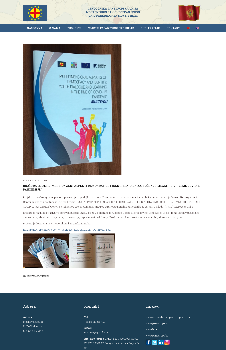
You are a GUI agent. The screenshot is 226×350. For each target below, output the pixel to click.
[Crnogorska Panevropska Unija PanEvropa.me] (113, 12)
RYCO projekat (42, 275)
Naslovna (31, 275)
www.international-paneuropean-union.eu (170, 317)
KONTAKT (173, 28)
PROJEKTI (74, 28)
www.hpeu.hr (153, 329)
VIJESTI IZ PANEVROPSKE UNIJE (111, 28)
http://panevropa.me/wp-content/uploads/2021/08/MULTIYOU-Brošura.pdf (67, 229)
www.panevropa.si (156, 323)
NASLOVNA (34, 28)
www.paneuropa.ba (156, 335)
